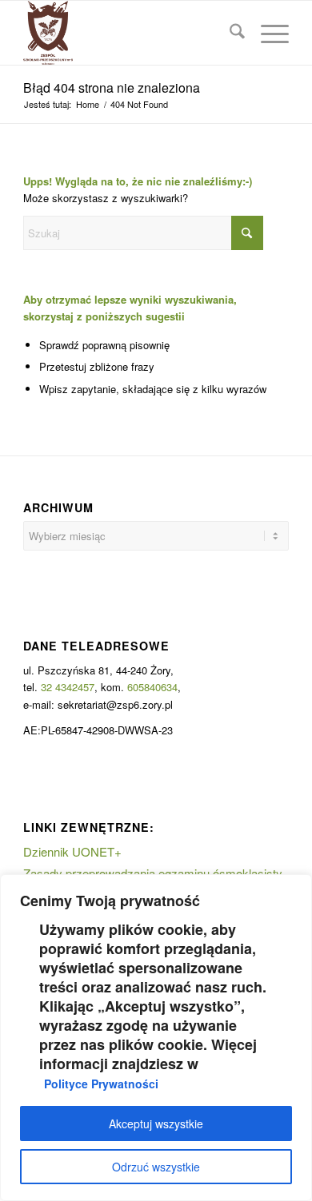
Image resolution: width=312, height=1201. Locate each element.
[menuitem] (229, 33)
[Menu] (267, 33)
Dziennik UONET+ (72, 851)
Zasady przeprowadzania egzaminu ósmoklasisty (152, 873)
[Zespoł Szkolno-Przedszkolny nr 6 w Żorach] (129, 33)
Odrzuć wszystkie (156, 1167)
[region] (156, 1037)
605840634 (152, 686)
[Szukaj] (229, 33)
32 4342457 (67, 686)
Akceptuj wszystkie (156, 1123)
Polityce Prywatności (101, 1084)
